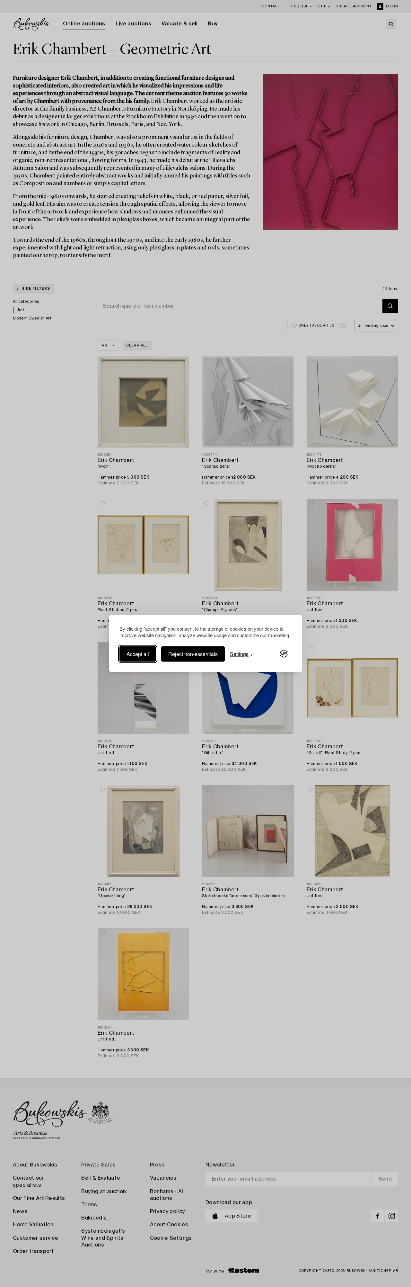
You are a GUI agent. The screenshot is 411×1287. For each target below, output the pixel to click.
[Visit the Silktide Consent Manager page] (284, 654)
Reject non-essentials (193, 653)
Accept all (138, 653)
